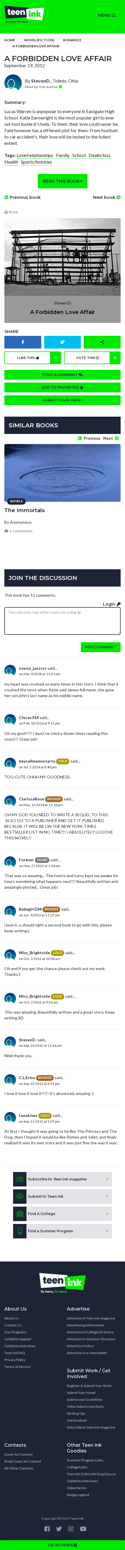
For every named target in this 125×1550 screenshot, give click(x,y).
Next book (105, 197)
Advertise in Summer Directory (91, 1339)
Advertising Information (85, 1325)
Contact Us (13, 1325)
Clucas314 (29, 717)
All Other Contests (18, 1468)
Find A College (41, 1214)
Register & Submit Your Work (89, 1386)
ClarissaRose (31, 798)
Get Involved (77, 1420)
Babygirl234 (30, 909)
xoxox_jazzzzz (33, 668)
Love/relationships (35, 155)
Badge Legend (78, 1495)
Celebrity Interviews (20, 1346)
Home (9, 40)
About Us (11, 1318)
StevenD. (41, 80)
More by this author (42, 87)
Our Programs (15, 1332)
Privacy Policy (15, 1360)
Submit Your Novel (81, 1392)
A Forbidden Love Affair (35, 46)
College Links (77, 1467)
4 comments (20, 531)
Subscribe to (57, 1179)
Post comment (101, 647)
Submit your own (61, 400)
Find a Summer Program (50, 1231)
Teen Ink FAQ (14, 1353)
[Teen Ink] (31, 14)
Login (110, 604)
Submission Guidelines (85, 1399)
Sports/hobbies (36, 161)
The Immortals (24, 510)
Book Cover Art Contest (22, 1461)
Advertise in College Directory (90, 1332)
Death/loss (99, 155)
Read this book (62, 181)
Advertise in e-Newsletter (87, 1353)
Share (11, 331)
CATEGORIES (61, 1545)
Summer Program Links (85, 1460)
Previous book (24, 197)
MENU (105, 15)
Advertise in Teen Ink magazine (91, 1318)
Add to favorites (60, 387)
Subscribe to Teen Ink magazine (91, 1427)
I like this (37, 358)
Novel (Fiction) (39, 40)
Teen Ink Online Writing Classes (91, 1474)
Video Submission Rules (85, 1406)
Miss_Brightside (34, 952)
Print (13, 212)
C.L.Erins (27, 1077)
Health (11, 161)
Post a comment (60, 374)
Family (62, 155)
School (79, 155)
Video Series (77, 1488)
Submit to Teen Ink (45, 1196)
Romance (72, 40)
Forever (26, 859)
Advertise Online (80, 1346)
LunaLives (28, 1115)
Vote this (96, 358)
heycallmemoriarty (37, 761)
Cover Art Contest (18, 1454)
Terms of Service (17, 1366)
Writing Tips (76, 1413)
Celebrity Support (17, 1339)
